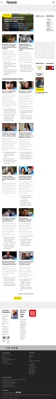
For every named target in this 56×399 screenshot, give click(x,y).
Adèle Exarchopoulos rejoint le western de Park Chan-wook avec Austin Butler (26, 157)
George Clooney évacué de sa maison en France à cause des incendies (26, 263)
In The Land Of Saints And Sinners (9, 359)
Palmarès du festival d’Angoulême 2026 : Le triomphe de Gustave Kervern (49, 20)
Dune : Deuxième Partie (7, 355)
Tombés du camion (6, 357)
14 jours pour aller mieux (7, 363)
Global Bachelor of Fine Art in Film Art (20, 394)
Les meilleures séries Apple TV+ (9, 383)
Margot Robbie (32, 372)
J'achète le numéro (40, 92)
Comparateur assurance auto (7, 394)
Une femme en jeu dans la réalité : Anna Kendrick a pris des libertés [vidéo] (10, 279)
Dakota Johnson (32, 370)
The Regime (31, 356)
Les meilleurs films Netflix (7, 385)
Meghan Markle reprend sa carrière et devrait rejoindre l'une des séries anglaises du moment (26, 135)
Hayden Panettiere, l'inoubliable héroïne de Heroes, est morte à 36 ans (8, 178)
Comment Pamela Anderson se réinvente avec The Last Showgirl (26, 112)
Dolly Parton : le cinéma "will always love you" (25, 91)
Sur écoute (31, 362)
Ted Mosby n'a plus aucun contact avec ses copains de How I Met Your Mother (9, 134)
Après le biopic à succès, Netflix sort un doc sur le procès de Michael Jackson (26, 66)
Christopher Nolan (33, 367)
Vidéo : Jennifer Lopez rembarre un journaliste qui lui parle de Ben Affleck (10, 284)
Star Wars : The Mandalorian (35, 360)
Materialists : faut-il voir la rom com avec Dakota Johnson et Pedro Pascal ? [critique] (9, 46)
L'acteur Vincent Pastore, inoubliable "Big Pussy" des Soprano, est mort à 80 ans (10, 110)
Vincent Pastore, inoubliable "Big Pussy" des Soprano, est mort (25, 219)
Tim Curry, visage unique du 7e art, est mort (9, 91)
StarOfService (30, 394)
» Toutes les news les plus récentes (25, 293)
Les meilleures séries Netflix (8, 380)
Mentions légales (5, 397)
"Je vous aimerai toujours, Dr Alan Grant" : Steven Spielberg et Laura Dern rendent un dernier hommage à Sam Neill (10, 117)
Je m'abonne (39, 89)
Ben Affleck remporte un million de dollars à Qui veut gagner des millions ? (9, 263)
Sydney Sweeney (32, 371)
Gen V (30, 357)
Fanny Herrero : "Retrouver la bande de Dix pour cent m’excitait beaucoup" (50, 30)
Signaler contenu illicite (13, 397)
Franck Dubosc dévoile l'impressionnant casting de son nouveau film (26, 197)
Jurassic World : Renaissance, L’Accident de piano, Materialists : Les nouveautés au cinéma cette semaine (10, 65)
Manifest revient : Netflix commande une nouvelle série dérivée (49, 23)
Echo (30, 359)
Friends (30, 355)
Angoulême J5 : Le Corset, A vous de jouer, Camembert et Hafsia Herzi (50, 26)
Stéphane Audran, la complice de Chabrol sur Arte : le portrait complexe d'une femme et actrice (26, 47)
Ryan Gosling (31, 368)
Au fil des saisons (5, 360)
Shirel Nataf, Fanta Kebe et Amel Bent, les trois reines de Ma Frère (9, 219)
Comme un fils (5, 362)
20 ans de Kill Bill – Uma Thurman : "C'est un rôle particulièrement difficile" (26, 117)
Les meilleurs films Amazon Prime (9, 386)
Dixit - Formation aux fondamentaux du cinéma (42, 394)
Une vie (3, 356)
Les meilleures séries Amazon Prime (9, 382)
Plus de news (17, 298)
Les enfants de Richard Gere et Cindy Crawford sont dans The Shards (25, 178)
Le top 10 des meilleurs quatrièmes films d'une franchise (14, 379)
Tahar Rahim (31, 374)
